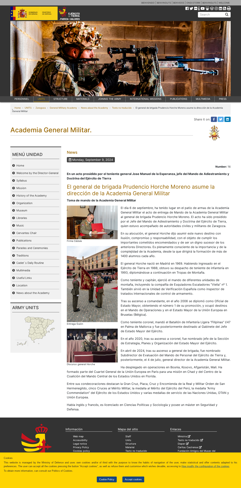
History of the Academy (31, 195)
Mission (20, 188)
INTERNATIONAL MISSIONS (145, 99)
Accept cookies (133, 479)
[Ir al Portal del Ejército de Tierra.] (74, 13)
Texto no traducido (122, 107)
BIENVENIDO (148, 3)
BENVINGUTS (164, 3)
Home (17, 107)
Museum (21, 210)
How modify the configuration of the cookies (205, 466)
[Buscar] (227, 15)
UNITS (41, 99)
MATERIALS (82, 99)
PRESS (223, 99)
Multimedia (22, 270)
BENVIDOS (178, 3)
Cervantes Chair (26, 233)
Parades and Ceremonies (31, 248)
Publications (23, 240)
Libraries (21, 217)
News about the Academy (94, 107)
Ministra (182, 436)
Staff (128, 436)
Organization (23, 203)
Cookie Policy (106, 479)
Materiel (129, 447)
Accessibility (80, 440)
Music (19, 225)
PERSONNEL (21, 99)
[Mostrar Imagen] (92, 222)
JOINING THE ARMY (109, 99)
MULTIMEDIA (203, 99)
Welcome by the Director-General (36, 173)
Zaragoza (41, 107)
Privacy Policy (81, 447)
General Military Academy (63, 107)
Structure (130, 443)
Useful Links (23, 277)
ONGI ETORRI (193, 3)
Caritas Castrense (188, 447)
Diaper (181, 443)
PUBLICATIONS (178, 99)
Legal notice (80, 443)
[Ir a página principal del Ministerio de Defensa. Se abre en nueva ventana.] (34, 13)
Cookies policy (81, 450)
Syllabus (21, 180)
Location (21, 285)
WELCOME (224, 3)
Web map (78, 436)
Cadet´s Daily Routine (29, 262)
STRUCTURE (60, 99)
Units (128, 440)
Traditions (22, 255)
